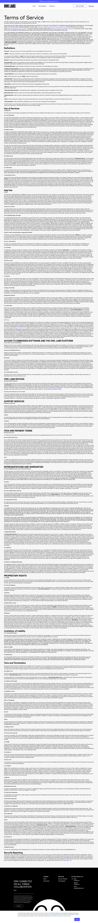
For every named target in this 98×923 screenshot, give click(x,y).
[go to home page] (9, 6)
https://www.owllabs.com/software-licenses (61, 28)
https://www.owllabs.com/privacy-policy (63, 915)
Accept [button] (77, 919)
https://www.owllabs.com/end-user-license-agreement (51, 27)
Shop (34, 6)
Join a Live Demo (80, 6)
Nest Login (91, 6)
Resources (52, 6)
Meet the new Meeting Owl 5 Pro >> (49, 1)
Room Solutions (42, 6)
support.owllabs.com (20, 328)
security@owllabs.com (66, 860)
